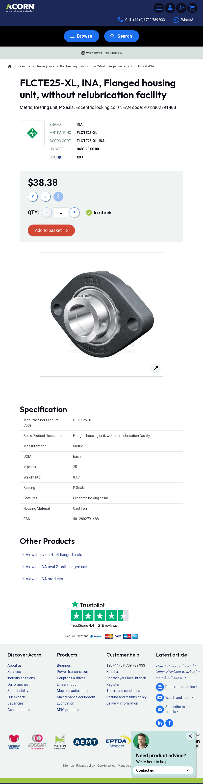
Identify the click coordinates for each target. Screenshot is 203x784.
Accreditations (18, 710)
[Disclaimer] (59, 157)
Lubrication (65, 703)
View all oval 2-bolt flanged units (54, 554)
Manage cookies (129, 765)
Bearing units (45, 66)
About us (14, 665)
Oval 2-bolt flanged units (107, 66)
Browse (84, 36)
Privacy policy (85, 765)
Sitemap (68, 765)
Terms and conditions (123, 691)
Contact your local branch (126, 678)
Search (124, 36)
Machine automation (73, 691)
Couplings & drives (71, 678)
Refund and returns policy (126, 697)
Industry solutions (21, 678)
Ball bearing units (72, 66)
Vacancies (15, 703)
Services (14, 672)
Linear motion (67, 684)
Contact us (145, 770)
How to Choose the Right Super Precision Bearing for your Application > (178, 671)
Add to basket (48, 230)
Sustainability (17, 691)
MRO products (68, 710)
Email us (113, 672)
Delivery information (122, 703)
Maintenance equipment (76, 697)
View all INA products (44, 579)
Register (113, 684)
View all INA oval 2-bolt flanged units (58, 566)
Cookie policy (106, 765)
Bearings (24, 66)
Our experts (16, 697)
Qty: (33, 212)
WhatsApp (189, 20)
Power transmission (72, 672)
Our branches (17, 684)
